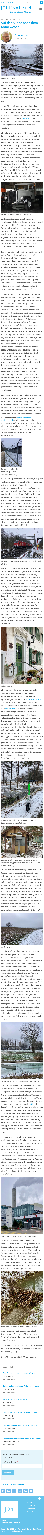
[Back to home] (16, 9)
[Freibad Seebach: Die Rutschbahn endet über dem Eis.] (22, 1050)
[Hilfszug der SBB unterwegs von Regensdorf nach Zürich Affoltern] (22, 543)
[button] (3, 1491)
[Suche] (41, 2)
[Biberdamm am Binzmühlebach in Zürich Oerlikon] (22, 1298)
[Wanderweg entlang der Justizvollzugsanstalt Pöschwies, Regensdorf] (11, 452)
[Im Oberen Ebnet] (22, 929)
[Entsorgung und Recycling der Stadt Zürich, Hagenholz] (22, 1205)
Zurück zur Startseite (12, 1484)
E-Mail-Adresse (9, 1462)
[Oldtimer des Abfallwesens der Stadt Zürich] (22, 197)
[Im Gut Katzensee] (22, 655)
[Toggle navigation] (40, 9)
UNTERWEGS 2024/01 (11, 19)
